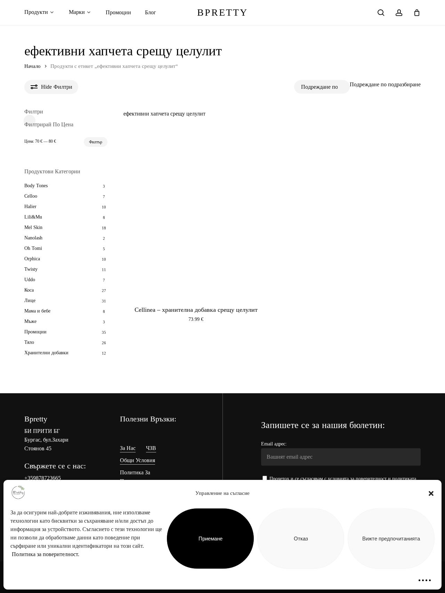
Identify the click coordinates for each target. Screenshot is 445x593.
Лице (29, 300)
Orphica (32, 258)
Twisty (31, 269)
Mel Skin (33, 227)
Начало (32, 66)
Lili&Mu (33, 217)
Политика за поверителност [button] (138, 476)
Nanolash (33, 237)
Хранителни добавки (46, 352)
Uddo (29, 279)
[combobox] (385, 84)
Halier (30, 206)
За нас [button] (128, 448)
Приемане (210, 538)
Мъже (30, 321)
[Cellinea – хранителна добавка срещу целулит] (196, 211)
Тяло (29, 342)
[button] (431, 493)
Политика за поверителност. (45, 554)
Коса (29, 290)
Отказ (301, 538)
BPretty (222, 12)
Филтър (95, 142)
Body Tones (36, 185)
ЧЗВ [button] (151, 448)
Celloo (30, 196)
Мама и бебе (37, 311)
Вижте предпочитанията (391, 538)
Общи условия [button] (137, 460)
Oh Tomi (33, 248)
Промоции (35, 331)
